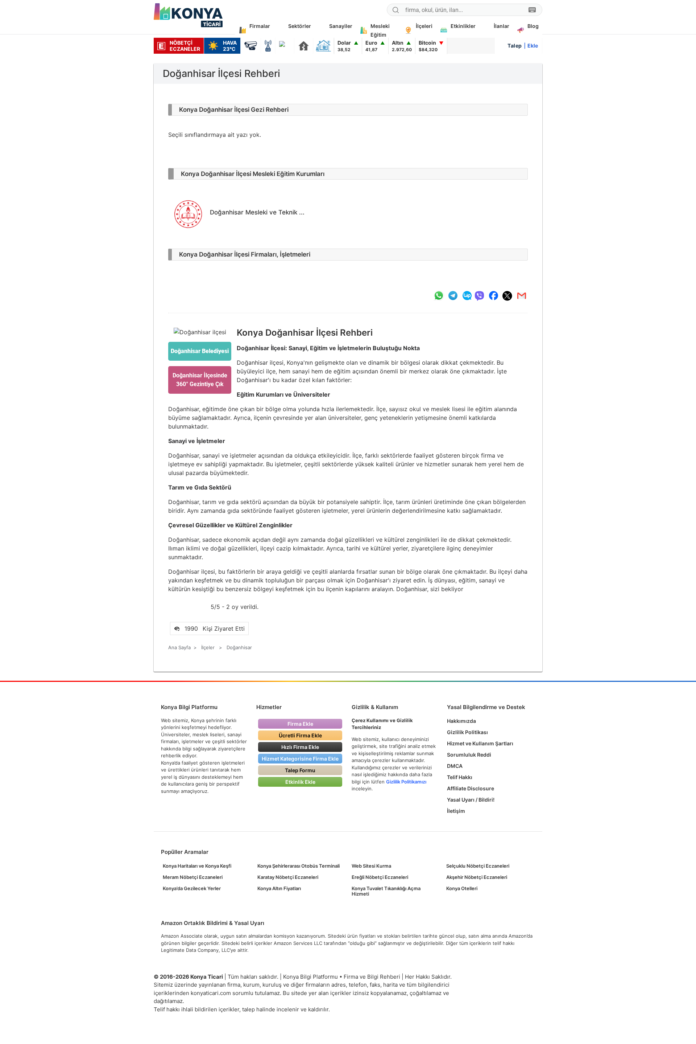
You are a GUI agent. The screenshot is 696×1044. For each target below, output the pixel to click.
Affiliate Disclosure (470, 788)
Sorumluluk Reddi (469, 755)
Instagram (535, 977)
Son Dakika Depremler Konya (303, 45)
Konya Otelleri (461, 888)
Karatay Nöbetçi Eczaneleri (287, 877)
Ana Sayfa (179, 647)
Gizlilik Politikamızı (406, 782)
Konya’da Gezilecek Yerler (192, 888)
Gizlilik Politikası (467, 732)
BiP (467, 296)
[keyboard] (532, 10)
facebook (493, 296)
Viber (479, 296)
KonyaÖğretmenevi (323, 46)
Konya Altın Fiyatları (279, 888)
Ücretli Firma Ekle (300, 735)
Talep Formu (300, 770)
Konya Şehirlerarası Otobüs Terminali (298, 866)
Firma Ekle (300, 724)
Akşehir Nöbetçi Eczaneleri (476, 877)
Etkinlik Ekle (300, 782)
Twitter (523, 977)
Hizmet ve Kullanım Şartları (480, 743)
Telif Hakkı (459, 777)
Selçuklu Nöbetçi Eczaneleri (477, 866)
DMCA (455, 766)
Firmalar (259, 26)
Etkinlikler (463, 26)
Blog (533, 26)
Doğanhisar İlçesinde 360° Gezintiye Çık (200, 380)
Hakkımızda (461, 721)
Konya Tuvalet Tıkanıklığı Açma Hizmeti (386, 891)
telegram (453, 296)
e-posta (521, 296)
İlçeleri (424, 26)
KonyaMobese (250, 45)
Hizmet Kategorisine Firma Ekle (300, 759)
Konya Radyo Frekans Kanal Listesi (268, 46)
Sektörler (299, 26)
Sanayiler (340, 26)
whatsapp (438, 296)
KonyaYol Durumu (284, 45)
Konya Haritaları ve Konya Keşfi (197, 866)
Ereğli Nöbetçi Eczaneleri (380, 877)
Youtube (510, 977)
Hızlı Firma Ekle (300, 747)
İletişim (456, 811)
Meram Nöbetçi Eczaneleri (193, 877)
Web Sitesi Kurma (371, 866)
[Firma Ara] (395, 11)
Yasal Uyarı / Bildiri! (470, 800)
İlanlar (501, 26)
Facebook (497, 977)
